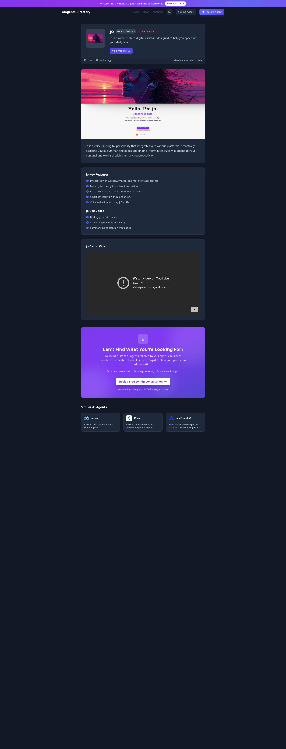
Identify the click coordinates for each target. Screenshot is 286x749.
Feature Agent (214, 12)
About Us (158, 12)
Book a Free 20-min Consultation (141, 381)
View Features (181, 60)
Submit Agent (185, 12)
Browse (135, 12)
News (146, 12)
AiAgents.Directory (76, 12)
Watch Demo (196, 60)
